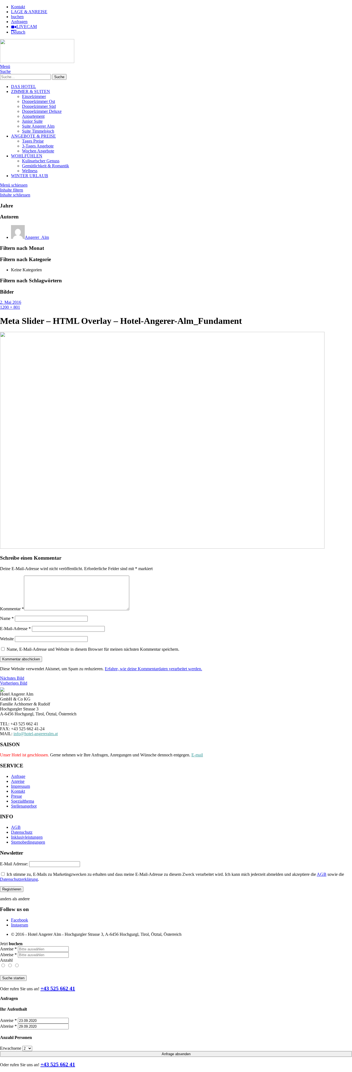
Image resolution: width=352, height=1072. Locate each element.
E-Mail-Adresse (15, 628)
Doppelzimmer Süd (39, 106)
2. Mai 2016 (10, 302)
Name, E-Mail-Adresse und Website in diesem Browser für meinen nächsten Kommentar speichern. (93, 649)
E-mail (197, 755)
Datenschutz (21, 832)
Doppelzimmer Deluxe (42, 111)
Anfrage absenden (176, 1054)
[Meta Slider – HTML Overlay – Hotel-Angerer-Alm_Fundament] (162, 547)
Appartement (33, 116)
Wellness (29, 170)
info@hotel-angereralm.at (35, 733)
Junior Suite (32, 121)
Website (7, 638)
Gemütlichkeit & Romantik (45, 165)
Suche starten (13, 978)
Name (7, 618)
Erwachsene (10, 1048)
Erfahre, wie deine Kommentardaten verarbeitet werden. (153, 668)
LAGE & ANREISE (29, 11)
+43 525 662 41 (57, 988)
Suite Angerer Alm (38, 126)
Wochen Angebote (38, 151)
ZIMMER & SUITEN (30, 91)
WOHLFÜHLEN (26, 156)
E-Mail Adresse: (14, 864)
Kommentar (12, 608)
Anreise (17, 781)
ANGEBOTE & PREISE (33, 136)
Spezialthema (22, 801)
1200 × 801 (10, 307)
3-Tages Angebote (38, 146)
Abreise (8, 954)
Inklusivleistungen (27, 837)
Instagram (19, 925)
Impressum (20, 786)
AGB (16, 827)
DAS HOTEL (23, 86)
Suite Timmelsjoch (38, 131)
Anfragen (19, 21)
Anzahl (6, 960)
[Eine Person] (3, 965)
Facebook (19, 920)
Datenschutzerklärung (19, 879)
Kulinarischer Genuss (40, 160)
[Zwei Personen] (10, 965)
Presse (16, 796)
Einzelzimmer (34, 96)
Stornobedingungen (28, 842)
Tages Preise (33, 141)
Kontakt (18, 6)
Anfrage (18, 776)
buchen (17, 16)
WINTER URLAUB (29, 175)
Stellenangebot (24, 806)
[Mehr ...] (17, 965)
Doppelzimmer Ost (38, 101)
